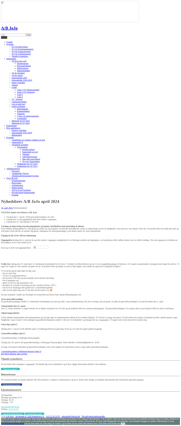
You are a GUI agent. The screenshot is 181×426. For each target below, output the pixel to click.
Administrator (17, 185)
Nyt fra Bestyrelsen (20, 47)
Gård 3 (20, 94)
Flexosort (15, 171)
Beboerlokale (22, 109)
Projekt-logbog (28, 149)
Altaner (15, 85)
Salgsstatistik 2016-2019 (22, 80)
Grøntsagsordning (19, 102)
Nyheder (10, 44)
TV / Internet (17, 99)
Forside (9, 42)
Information (11, 59)
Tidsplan (25, 154)
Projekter (10, 137)
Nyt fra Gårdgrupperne (21, 54)
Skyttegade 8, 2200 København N (29, 416)
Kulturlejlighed (23, 111)
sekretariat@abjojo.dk (10, 407)
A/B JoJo (9, 28)
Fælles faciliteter (18, 106)
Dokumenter (11, 126)
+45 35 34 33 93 (53, 416)
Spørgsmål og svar (30, 152)
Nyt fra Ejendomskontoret (22, 49)
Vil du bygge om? (19, 61)
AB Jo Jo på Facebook (21, 190)
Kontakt (15, 195)
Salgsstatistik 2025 (19, 78)
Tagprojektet (22, 147)
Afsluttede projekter (20, 145)
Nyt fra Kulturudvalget (21, 51)
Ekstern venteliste (19, 130)
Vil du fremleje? (18, 73)
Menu (4, 37)
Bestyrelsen (16, 183)
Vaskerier (21, 114)
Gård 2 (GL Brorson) (26, 92)
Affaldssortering (13, 169)
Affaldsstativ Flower (20, 173)
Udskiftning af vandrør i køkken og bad (28, 140)
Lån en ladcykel (18, 104)
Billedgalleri (17, 135)
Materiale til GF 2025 (21, 121)
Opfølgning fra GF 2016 (27, 164)
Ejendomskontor (18, 180)
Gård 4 (20, 97)
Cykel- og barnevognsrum (28, 116)
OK (123, 424)
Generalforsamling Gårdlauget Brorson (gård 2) (21, 351)
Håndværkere (22, 68)
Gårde (14, 87)
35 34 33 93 (13, 409)
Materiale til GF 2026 (21, 123)
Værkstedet (22, 118)
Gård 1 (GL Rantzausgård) (28, 90)
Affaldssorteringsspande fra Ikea (25, 176)
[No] (126, 424)
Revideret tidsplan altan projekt (14, 354)
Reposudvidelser (24, 66)
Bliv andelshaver (13, 128)
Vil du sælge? (17, 75)
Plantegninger (22, 63)
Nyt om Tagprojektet (31, 161)
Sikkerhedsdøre (23, 71)
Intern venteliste (18, 83)
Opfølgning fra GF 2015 (27, 166)
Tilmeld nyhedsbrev (20, 56)
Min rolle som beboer (31, 159)
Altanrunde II (17, 142)
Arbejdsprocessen (29, 157)
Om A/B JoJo (12, 178)
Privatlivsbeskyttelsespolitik (23, 192)
